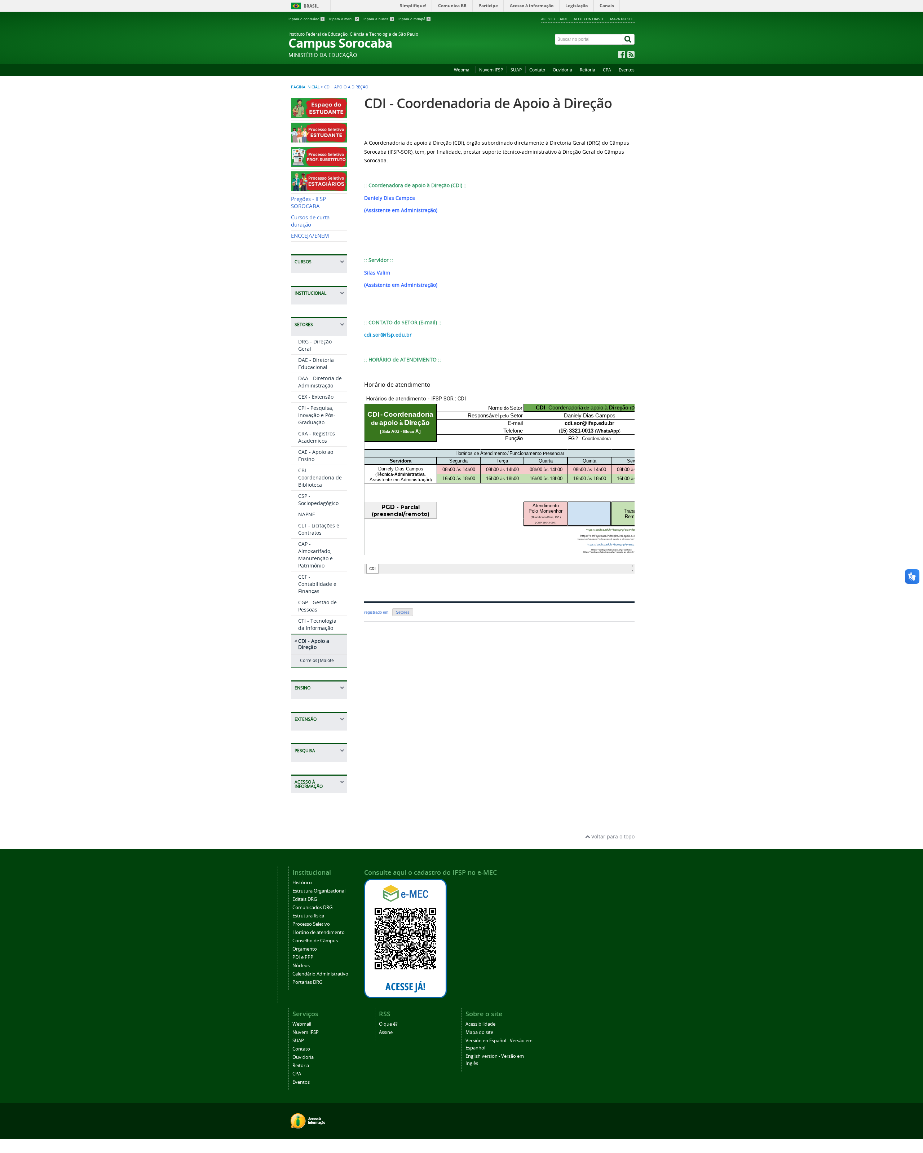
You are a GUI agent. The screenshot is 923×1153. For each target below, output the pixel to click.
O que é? (388, 1024)
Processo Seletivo (311, 924)
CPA (607, 70)
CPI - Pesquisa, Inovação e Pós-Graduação (316, 415)
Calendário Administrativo (320, 974)
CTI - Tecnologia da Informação (317, 624)
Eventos (627, 70)
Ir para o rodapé (414, 19)
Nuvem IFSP (491, 70)
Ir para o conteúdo (306, 19)
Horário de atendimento (318, 932)
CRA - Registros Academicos (316, 437)
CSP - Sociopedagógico (318, 499)
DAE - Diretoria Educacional (316, 363)
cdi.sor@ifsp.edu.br (388, 334)
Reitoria (587, 70)
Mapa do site (622, 18)
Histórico (302, 883)
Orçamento (304, 949)
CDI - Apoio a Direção (313, 643)
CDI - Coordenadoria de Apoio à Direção (488, 103)
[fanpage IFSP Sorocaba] (621, 56)
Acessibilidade (554, 18)
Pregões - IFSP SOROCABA (308, 203)
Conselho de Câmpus (315, 941)
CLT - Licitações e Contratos (318, 529)
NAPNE (306, 514)
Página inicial (305, 86)
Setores (403, 612)
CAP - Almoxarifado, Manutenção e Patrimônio (315, 554)
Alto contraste (589, 18)
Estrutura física (308, 916)
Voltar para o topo (612, 836)
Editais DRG (304, 899)
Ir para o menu (343, 19)
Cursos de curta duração (310, 221)
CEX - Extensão (316, 396)
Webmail (463, 70)
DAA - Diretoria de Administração (320, 382)
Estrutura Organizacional (318, 891)
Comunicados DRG (312, 907)
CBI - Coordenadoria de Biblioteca (320, 477)
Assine (386, 1032)
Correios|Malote (317, 660)
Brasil (311, 6)
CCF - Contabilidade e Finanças (317, 584)
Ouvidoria (562, 70)
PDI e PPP (302, 957)
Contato (537, 70)
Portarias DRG (307, 982)
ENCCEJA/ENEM (310, 235)
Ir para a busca (378, 19)
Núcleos (301, 966)
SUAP (516, 70)
